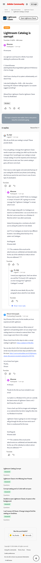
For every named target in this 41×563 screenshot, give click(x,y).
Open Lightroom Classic (28, 18)
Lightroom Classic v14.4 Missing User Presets (17, 479)
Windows (7, 103)
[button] (4, 5)
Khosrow (10, 44)
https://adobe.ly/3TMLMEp (25, 343)
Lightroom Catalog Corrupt (12, 468)
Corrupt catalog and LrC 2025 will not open (17, 489)
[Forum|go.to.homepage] (15, 4)
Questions (7, 11)
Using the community (10, 550)
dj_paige (9, 135)
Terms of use (21, 550)
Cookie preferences (9, 553)
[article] (20, 161)
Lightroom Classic (29, 9)
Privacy (29, 550)
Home (6, 9)
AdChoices (9, 560)
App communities (16, 9)
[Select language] (27, 4)
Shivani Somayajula (13, 314)
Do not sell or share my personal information (16, 557)
